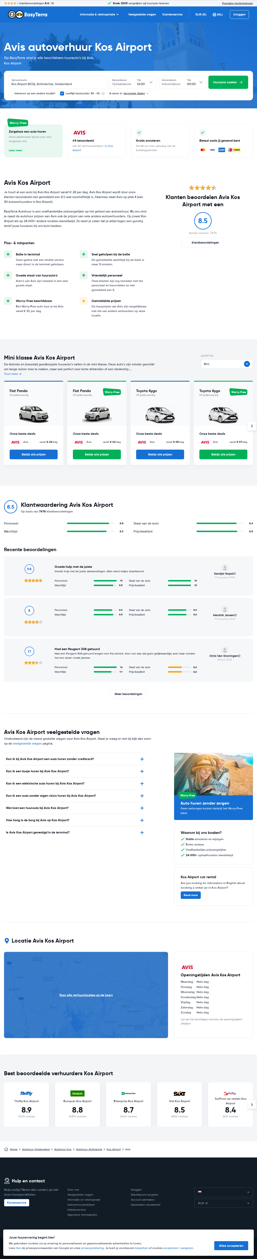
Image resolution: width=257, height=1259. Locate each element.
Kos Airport (114, 1149)
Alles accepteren (231, 1245)
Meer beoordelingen (128, 694)
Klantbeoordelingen (205, 242)
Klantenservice (172, 14)
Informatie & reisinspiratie (97, 14)
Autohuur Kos (62, 1149)
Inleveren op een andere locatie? (34, 93)
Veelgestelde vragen (142, 14)
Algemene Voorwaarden (82, 1214)
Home (13, 1149)
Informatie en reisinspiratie (83, 1199)
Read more (191, 895)
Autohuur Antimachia (89, 1149)
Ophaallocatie (19, 80)
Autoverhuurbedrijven (81, 1204)
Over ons (73, 1189)
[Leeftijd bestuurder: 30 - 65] (62, 93)
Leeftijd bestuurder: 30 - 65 (83, 93)
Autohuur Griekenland (36, 1149)
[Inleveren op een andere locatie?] (11, 93)
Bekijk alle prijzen (34, 454)
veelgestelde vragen (27, 744)
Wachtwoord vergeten (144, 1194)
